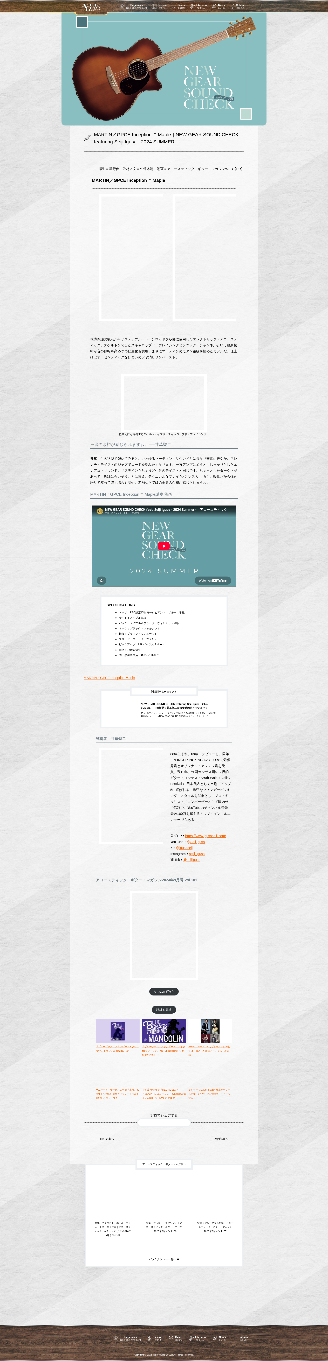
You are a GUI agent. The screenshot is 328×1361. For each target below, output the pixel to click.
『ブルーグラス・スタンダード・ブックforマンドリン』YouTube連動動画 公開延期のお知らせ (163, 1050)
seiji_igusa (197, 854)
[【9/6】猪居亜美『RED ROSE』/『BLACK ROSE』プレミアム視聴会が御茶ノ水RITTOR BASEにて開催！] (164, 1085)
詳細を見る (164, 1009)
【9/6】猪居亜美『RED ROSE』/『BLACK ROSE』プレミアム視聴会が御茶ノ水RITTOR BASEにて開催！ (164, 1093)
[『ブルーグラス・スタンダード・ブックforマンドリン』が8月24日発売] (118, 1042)
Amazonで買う (164, 991)
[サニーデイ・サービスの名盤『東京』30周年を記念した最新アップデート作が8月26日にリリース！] (118, 1085)
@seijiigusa (191, 860)
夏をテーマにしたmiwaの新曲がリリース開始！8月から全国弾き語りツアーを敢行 (209, 1093)
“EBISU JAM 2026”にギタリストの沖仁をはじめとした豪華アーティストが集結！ (209, 1050)
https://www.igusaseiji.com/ (205, 836)
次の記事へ (221, 1142)
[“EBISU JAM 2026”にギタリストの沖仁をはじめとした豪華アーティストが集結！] (210, 1042)
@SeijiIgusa (196, 842)
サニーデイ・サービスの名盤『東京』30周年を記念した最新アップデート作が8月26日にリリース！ (117, 1093)
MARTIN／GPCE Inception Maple (109, 678)
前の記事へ (107, 1142)
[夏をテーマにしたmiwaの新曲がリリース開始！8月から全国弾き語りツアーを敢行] (210, 1085)
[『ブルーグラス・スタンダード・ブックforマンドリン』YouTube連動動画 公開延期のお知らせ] (164, 1042)
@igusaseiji (184, 848)
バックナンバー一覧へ (163, 1262)
